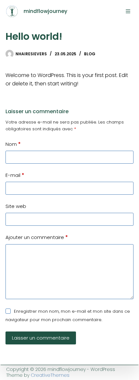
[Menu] (128, 11)
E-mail (14, 175)
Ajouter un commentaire (36, 237)
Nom (13, 144)
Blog (89, 54)
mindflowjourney (45, 11)
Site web (15, 206)
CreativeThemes (50, 375)
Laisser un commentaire (41, 337)
